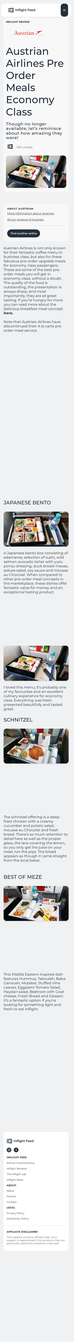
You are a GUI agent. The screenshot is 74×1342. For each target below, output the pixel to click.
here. (8, 313)
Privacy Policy (15, 1213)
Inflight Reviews (17, 1168)
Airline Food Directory (21, 1163)
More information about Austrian (30, 213)
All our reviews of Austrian (25, 219)
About (10, 1190)
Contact (12, 1202)
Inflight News (15, 1179)
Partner (11, 1196)
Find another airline (24, 233)
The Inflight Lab (16, 1174)
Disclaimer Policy (18, 1218)
